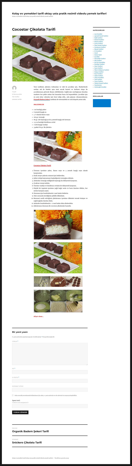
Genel (96, 53)
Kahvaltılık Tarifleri (100, 58)
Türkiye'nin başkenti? (20, 402)
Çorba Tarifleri (98, 43)
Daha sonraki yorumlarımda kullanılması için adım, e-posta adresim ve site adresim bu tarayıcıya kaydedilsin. (46, 395)
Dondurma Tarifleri (100, 47)
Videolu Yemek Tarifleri (101, 83)
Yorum (15, 341)
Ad (13, 368)
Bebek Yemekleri (99, 40)
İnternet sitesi (17, 386)
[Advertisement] (102, 103)
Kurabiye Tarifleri (99, 64)
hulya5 (14, 91)
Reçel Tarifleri (98, 74)
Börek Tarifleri (98, 41)
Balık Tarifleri (98, 38)
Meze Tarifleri (98, 66)
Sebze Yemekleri (99, 77)
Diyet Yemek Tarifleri (100, 45)
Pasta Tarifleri (98, 68)
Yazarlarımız (98, 85)
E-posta (15, 377)
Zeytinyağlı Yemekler (100, 87)
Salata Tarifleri (98, 75)
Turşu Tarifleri (98, 81)
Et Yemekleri (98, 51)
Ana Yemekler (98, 34)
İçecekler (97, 57)
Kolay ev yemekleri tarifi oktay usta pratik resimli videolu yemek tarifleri (59, 13)
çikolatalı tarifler (17, 99)
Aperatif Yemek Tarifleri (101, 36)
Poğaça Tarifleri (98, 72)
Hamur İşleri (98, 55)
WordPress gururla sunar (62, 458)
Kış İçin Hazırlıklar (99, 62)
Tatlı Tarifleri (15, 96)
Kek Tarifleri (98, 60)
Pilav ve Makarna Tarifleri (101, 70)
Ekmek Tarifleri (98, 49)
